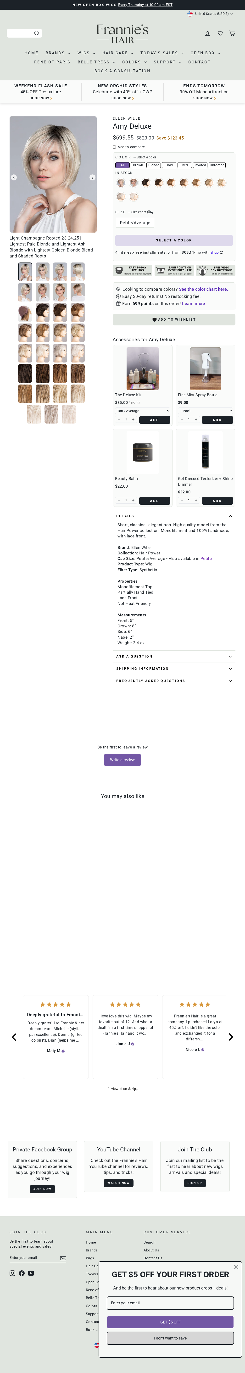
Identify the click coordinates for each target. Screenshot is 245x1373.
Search (149, 1242)
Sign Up (195, 1183)
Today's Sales (160, 53)
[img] (63, 1051)
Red (185, 165)
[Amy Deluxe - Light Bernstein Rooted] (58, 947)
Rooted (200, 165)
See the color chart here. (203, 289)
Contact (199, 62)
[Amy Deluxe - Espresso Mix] (32, 947)
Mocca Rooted (171, 183)
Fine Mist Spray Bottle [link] (197, 395)
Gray (169, 165)
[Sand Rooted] (71, 947)
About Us (151, 1250)
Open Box (204, 53)
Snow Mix (121, 196)
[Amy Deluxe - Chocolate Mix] (39, 947)
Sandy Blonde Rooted (221, 183)
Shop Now (203, 98)
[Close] (236, 1267)
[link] (142, 368)
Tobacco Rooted (184, 183)
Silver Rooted (134, 196)
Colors (132, 62)
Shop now (39, 98)
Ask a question (134, 656)
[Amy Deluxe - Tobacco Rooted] (52, 947)
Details (125, 516)
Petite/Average (135, 222)
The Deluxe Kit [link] (128, 395)
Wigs (85, 53)
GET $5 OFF (170, 1322)
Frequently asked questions (150, 681)
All (122, 165)
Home (32, 53)
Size (131, 212)
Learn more (193, 303)
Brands (56, 53)
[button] (118, 419)
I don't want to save (170, 1338)
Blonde (153, 165)
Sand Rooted (209, 183)
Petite (206, 558)
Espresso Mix (146, 183)
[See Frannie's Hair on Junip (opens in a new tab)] (133, 1089)
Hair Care (116, 53)
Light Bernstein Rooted (196, 183)
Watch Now (118, 1183)
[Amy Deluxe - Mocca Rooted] (45, 947)
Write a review (122, 760)
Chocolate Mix (159, 183)
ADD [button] (155, 420)
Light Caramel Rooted (134, 183)
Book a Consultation (122, 71)
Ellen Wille (127, 119)
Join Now (42, 1189)
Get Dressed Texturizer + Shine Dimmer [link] (205, 481)
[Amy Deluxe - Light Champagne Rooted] (19, 947)
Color (135, 157)
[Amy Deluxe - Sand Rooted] (64, 947)
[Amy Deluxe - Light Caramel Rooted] (26, 947)
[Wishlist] (220, 33)
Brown (138, 165)
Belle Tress (94, 62)
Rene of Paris (52, 62)
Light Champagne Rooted (121, 183)
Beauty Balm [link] (126, 478)
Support (166, 62)
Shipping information (142, 669)
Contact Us (153, 1258)
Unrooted (217, 165)
